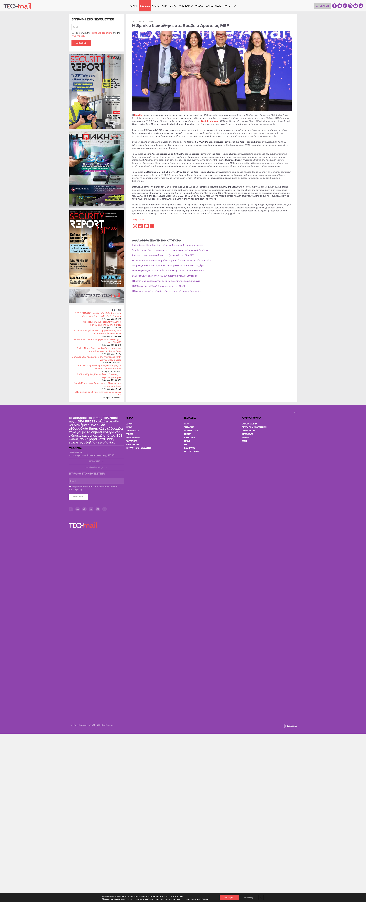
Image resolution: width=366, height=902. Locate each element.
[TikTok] (345, 5)
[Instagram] (350, 5)
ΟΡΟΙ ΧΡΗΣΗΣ (132, 444)
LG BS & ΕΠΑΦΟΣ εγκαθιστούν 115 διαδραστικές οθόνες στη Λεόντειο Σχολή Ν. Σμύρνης (97, 314)
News (186, 423)
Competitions (191, 430)
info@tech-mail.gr (94, 467)
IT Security (189, 437)
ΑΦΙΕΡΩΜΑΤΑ (186, 5)
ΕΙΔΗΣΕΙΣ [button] (145, 5)
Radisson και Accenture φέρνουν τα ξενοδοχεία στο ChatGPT (97, 341)
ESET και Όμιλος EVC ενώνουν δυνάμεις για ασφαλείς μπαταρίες (99, 376)
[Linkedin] (339, 5)
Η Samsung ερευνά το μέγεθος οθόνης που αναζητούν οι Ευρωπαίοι (166, 291)
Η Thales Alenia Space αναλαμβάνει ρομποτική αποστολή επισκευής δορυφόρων (97, 349)
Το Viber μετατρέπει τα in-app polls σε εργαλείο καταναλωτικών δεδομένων (97, 332)
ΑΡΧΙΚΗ (134, 5)
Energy (187, 434)
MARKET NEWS (213, 5)
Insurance (189, 447)
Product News (191, 451)
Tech (244, 441)
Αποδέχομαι (229, 897)
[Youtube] (355, 5)
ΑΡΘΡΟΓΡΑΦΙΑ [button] (159, 5)
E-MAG (173, 5)
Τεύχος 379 (138, 219)
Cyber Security (249, 423)
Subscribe (81, 42)
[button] (295, 412)
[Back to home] (17, 5)
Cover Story (248, 430)
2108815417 (94, 461)
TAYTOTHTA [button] (229, 5)
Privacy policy (78, 35)
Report (245, 437)
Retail (187, 441)
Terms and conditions (101, 32)
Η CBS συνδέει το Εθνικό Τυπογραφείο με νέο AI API (97, 393)
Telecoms (189, 427)
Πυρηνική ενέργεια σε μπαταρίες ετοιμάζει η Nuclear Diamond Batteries (99, 367)
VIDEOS (199, 5)
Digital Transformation (254, 427)
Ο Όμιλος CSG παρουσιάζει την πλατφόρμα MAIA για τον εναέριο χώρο (96, 358)
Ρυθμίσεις (248, 897)
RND (186, 444)
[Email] (361, 5)
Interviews (247, 434)
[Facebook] (334, 5)
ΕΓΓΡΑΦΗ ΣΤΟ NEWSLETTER (138, 447)
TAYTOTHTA (131, 441)
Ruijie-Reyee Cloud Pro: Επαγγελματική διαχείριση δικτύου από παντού (101, 323)
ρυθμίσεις (203, 899)
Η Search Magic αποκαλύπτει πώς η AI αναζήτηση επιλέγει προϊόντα (96, 384)
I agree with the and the (95, 34)
